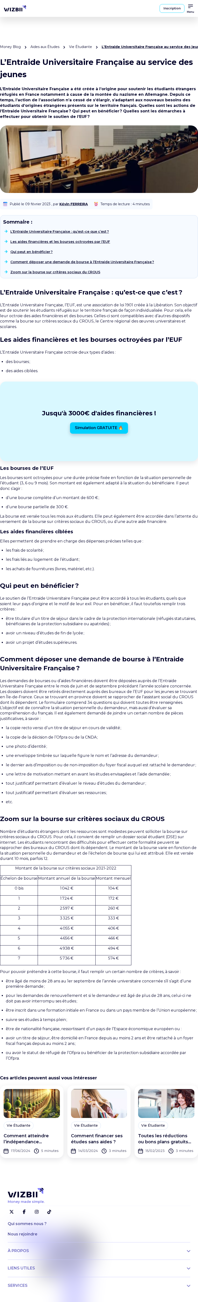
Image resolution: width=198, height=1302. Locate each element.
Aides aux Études (44, 47)
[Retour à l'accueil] (15, 8)
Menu (190, 12)
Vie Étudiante (80, 47)
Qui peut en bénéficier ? (31, 252)
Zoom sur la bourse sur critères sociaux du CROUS (55, 272)
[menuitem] (15, 8)
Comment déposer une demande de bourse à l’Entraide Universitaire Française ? (82, 262)
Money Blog (10, 47)
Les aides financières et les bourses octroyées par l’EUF (60, 242)
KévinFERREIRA (73, 204)
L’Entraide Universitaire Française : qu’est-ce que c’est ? (59, 231)
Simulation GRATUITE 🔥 (99, 427)
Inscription (172, 8)
